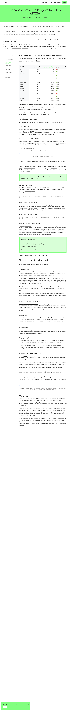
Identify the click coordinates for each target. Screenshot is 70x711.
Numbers (50, 2)
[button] (64, 2)
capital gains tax (60, 293)
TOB (55, 166)
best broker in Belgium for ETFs (20, 48)
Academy (59, 2)
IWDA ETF (53, 58)
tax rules (25, 295)
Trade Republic (31, 168)
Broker (21, 66)
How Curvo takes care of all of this (10, 74)
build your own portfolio (48, 278)
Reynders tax (38, 293)
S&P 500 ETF (45, 187)
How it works (44, 2)
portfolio (34, 357)
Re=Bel (33, 209)
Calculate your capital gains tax (29, 249)
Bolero (64, 166)
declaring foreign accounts (48, 293)
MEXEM (29, 209)
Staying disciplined (9, 72)
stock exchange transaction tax (36, 141)
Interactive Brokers (44, 189)
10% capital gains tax (59, 227)
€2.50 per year (37, 206)
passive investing (50, 271)
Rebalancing (8, 69)
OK (5, 707)
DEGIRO (26, 168)
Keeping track (8, 70)
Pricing (54, 2)
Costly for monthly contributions (9, 67)
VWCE (56, 196)
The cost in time (8, 65)
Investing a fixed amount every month (28, 304)
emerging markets (55, 280)
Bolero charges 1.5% (30, 191)
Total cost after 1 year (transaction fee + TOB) (48, 67)
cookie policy (25, 704)
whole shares (32, 307)
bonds (41, 280)
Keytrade (32, 131)
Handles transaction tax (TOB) (60, 67)
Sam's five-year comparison (52, 281)
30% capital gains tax (25, 226)
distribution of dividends (56, 144)
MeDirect (21, 104)
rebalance (21, 319)
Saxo (20, 168)
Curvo (25, 356)
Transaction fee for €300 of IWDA (35, 67)
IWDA (52, 196)
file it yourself (54, 168)
